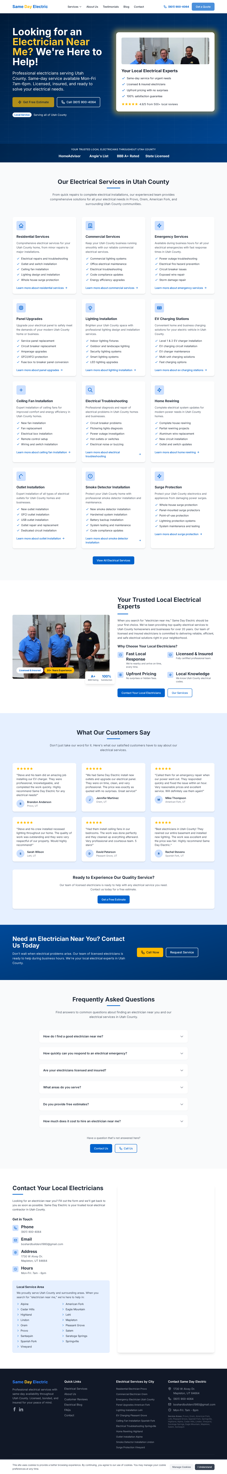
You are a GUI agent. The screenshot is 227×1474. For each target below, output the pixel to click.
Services (73, 6)
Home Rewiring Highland (129, 1431)
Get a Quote (203, 6)
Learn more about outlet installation (38, 538)
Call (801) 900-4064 (81, 102)
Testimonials (111, 6)
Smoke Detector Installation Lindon (135, 1442)
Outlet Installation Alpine (129, 1436)
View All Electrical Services (113, 560)
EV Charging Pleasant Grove (131, 1415)
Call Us (128, 1148)
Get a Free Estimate (114, 899)
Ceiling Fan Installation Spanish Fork (135, 1420)
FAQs (67, 1410)
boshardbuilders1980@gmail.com (42, 1244)
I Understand (205, 1466)
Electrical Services (75, 1388)
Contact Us (101, 1148)
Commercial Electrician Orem (131, 1394)
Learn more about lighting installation (109, 370)
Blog (126, 6)
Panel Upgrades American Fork (133, 1404)
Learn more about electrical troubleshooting (103, 454)
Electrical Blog (73, 1404)
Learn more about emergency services (179, 288)
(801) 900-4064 (178, 6)
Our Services (180, 692)
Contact (139, 6)
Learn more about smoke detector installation (107, 540)
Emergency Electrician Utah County (135, 1399)
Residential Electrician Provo (131, 1388)
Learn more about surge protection (177, 534)
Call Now (152, 952)
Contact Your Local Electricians (141, 692)
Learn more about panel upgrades (37, 370)
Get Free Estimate (36, 102)
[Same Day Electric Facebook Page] (14, 1409)
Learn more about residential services (40, 288)
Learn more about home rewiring (175, 452)
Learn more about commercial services (110, 288)
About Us (92, 6)
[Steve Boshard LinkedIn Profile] (21, 1409)
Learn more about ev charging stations (179, 370)
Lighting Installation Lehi (129, 1410)
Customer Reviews (76, 1399)
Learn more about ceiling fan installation (41, 452)
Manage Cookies (181, 1466)
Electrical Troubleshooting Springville (136, 1426)
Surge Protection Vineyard (130, 1447)
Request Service (182, 952)
